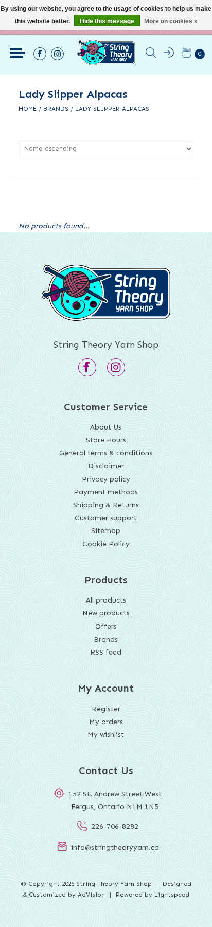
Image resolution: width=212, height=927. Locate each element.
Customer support (106, 517)
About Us (105, 427)
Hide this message (107, 21)
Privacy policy (106, 479)
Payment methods (106, 492)
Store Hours (106, 440)
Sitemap (105, 530)
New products (106, 613)
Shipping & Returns (106, 505)
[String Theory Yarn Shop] (106, 63)
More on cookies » (171, 21)
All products (106, 600)
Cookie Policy (106, 544)
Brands (55, 108)
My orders (106, 721)
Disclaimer (106, 465)
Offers (106, 626)
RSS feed (105, 652)
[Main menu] (17, 53)
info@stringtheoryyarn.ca (115, 847)
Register (106, 709)
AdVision (91, 894)
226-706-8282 (114, 826)
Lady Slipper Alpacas (112, 108)
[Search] (151, 54)
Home (28, 108)
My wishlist (105, 734)
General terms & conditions (105, 453)
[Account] (169, 54)
